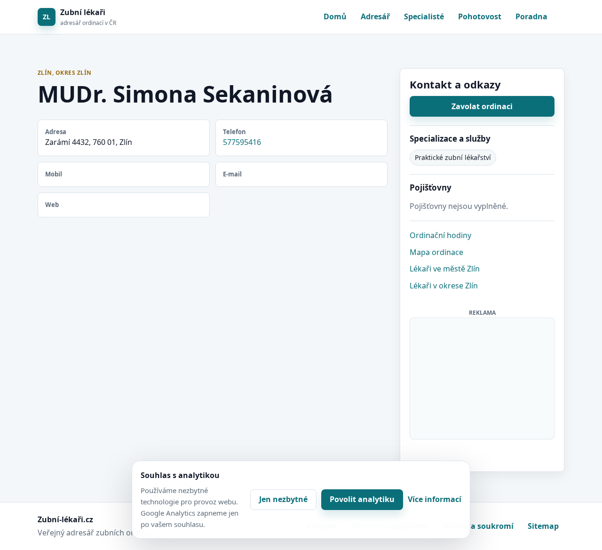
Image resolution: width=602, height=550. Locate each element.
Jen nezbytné (283, 499)
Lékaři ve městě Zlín (445, 268)
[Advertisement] (482, 377)
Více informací (434, 499)
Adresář (375, 16)
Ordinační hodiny (440, 235)
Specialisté (424, 16)
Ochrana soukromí (478, 526)
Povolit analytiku (362, 499)
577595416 (242, 142)
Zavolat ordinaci (482, 106)
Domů (335, 16)
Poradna (531, 16)
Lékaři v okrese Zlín (444, 285)
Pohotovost (479, 16)
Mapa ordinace (436, 252)
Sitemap (543, 526)
